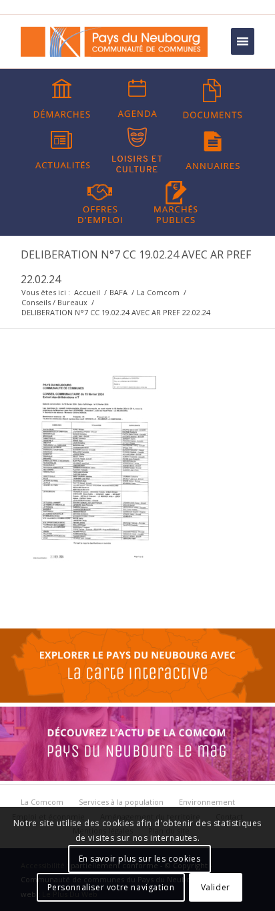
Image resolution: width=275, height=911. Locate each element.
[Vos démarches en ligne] (62, 98)
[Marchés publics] (176, 201)
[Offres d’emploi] (100, 201)
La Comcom (158, 292)
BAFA (118, 292)
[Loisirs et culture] (137, 150)
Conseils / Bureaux (54, 302)
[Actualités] (62, 150)
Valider (215, 887)
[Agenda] (137, 98)
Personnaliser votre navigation (111, 887)
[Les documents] (213, 98)
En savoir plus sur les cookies (140, 858)
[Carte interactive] (137, 699)
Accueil (87, 292)
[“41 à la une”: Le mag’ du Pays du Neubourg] (137, 777)
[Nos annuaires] (213, 150)
